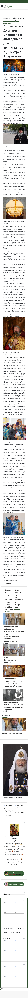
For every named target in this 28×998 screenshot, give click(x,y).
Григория (15, 856)
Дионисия (20, 848)
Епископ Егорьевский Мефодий (8, 814)
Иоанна (20, 849)
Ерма (4, 846)
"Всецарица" (18, 859)
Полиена (14, 846)
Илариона (15, 848)
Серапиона (8, 846)
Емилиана (22, 846)
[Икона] (14, 835)
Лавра (18, 845)
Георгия (10, 851)
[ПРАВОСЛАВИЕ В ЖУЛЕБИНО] (8, 6)
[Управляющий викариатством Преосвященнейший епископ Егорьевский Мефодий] (8, 809)
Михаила (14, 857)
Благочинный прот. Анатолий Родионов (19, 811)
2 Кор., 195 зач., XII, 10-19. (10, 861)
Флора (13, 845)
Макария (21, 852)
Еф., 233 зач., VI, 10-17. (15, 862)
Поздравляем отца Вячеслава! (12, 733)
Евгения (9, 857)
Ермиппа (7, 849)
